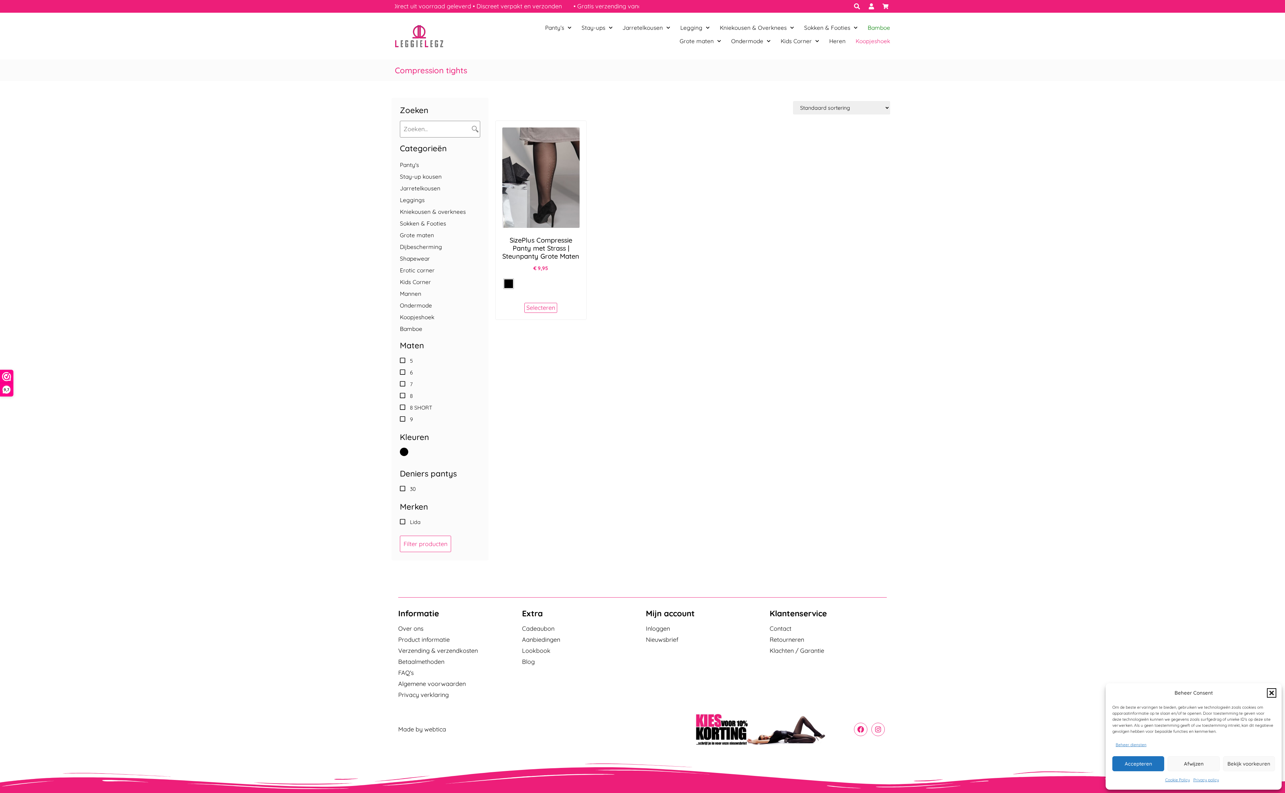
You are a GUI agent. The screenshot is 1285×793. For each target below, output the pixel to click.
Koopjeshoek (873, 41)
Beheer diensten (1131, 744)
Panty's (409, 164)
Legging (691, 27)
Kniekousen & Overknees (753, 27)
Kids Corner (796, 41)
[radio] (509, 284)
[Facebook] (860, 729)
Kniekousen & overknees (433, 211)
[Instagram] (878, 729)
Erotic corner (417, 270)
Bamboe (879, 27)
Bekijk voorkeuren (1248, 764)
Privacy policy (1206, 779)
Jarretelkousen (642, 27)
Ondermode (747, 41)
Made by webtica (422, 729)
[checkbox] (440, 360)
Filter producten (425, 544)
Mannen (410, 293)
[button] (1271, 693)
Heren (837, 41)
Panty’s (554, 27)
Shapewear (415, 258)
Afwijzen (1194, 764)
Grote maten (697, 41)
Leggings (412, 199)
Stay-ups (593, 27)
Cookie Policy (1177, 779)
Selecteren (540, 308)
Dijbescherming (421, 246)
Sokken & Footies (827, 27)
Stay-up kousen (421, 176)
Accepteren (1138, 764)
